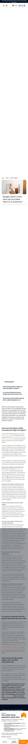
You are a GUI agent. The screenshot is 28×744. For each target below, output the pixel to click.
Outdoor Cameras (6, 646)
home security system (7, 435)
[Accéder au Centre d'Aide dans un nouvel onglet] (20, 5)
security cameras (17, 437)
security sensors (8, 696)
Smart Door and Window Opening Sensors (12, 649)
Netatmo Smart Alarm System (14, 647)
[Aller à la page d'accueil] (6, 5)
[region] (14, 1)
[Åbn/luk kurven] (24, 5)
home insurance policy (18, 555)
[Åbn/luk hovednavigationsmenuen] (3, 5)
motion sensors (10, 439)
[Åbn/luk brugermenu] (22, 5)
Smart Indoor (20, 644)
